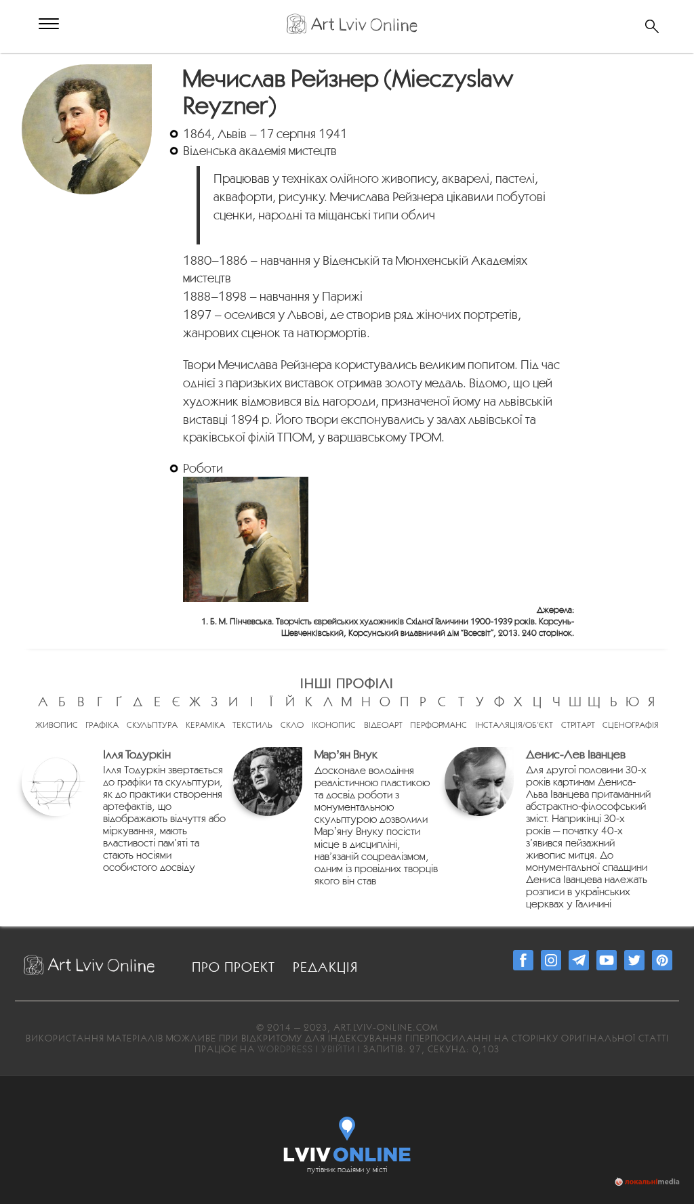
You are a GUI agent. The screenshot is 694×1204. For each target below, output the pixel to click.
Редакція (325, 967)
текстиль (252, 725)
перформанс (438, 725)
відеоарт (383, 725)
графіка (102, 725)
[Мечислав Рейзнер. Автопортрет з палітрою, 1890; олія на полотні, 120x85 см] (245, 539)
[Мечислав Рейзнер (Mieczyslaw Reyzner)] (88, 71)
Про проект (233, 967)
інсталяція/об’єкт (514, 725)
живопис (56, 725)
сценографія (631, 725)
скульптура (152, 725)
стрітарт (578, 725)
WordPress (285, 1049)
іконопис (334, 725)
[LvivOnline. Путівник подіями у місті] (347, 1136)
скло (292, 725)
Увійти (338, 1049)
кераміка (205, 725)
